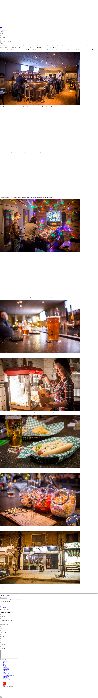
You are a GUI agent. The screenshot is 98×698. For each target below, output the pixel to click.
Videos (4, 4)
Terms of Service (6, 669)
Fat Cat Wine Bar (60, 45)
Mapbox (7, 599)
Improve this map (19, 599)
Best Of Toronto (6, 3)
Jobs (3, 663)
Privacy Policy (5, 670)
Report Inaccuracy (3, 30)
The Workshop (48, 45)
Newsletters (5, 665)
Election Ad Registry (6, 668)
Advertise (4, 662)
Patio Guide (5, 7)
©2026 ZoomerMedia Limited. (8, 675)
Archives (4, 664)
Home (4, 2)
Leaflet (3, 599)
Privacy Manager (6, 678)
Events (4, 5)
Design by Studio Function (7, 679)
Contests (4, 6)
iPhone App (5, 667)
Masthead (4, 666)
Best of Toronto (3, 607)
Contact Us (5, 661)
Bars (1, 27)
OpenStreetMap (12, 599)
